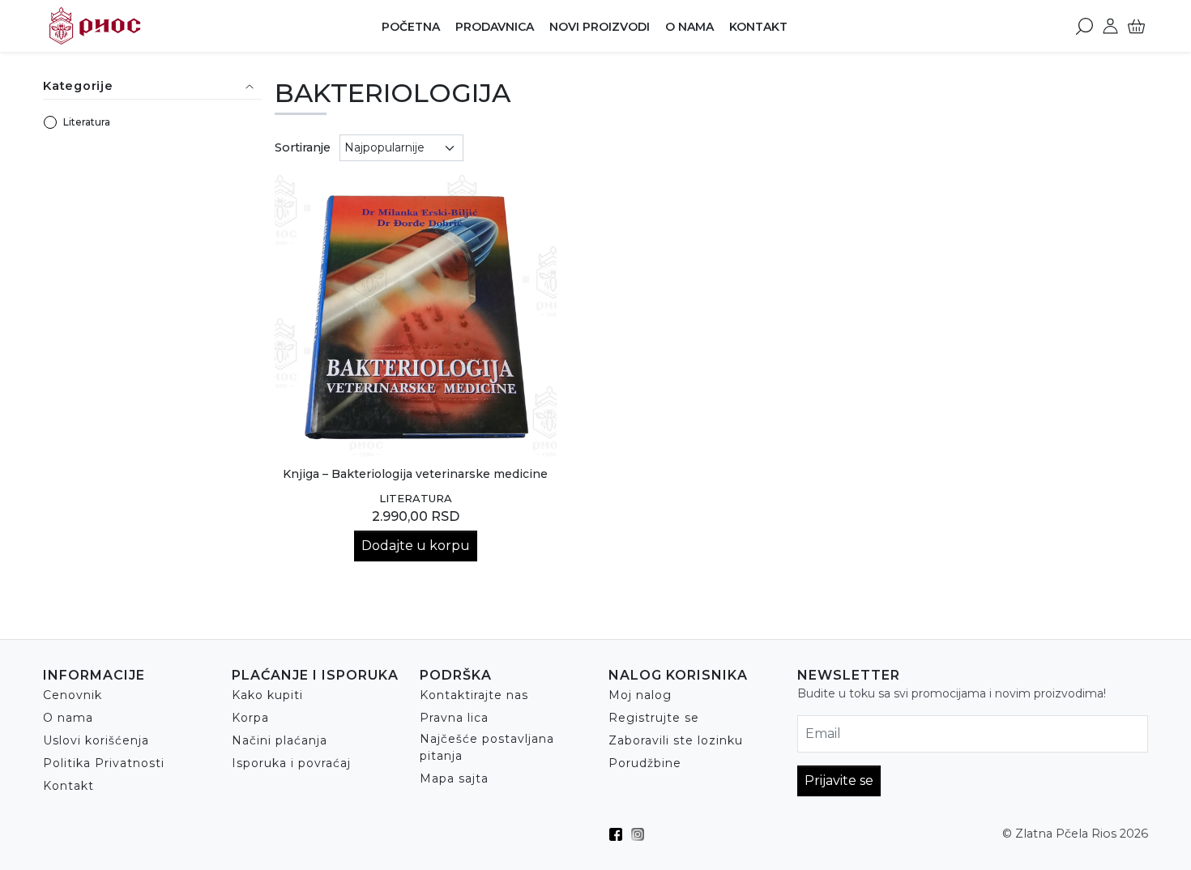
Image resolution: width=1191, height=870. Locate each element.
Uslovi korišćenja (96, 740)
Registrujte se (653, 717)
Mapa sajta (454, 778)
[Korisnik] (1110, 26)
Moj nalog (640, 695)
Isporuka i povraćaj (291, 763)
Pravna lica (454, 717)
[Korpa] (1136, 26)
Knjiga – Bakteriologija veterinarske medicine (415, 474)
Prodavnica (494, 26)
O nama (689, 26)
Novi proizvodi (599, 26)
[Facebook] (620, 834)
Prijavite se (839, 780)
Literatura (86, 122)
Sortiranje (303, 147)
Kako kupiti (267, 695)
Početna (411, 26)
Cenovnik (72, 695)
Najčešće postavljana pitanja (487, 747)
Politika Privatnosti (103, 763)
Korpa (250, 717)
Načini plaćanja (279, 740)
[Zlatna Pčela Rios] (145, 25)
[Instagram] (642, 834)
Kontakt (758, 26)
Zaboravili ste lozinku (675, 740)
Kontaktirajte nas (474, 695)
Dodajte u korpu (415, 545)
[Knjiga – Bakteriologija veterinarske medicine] (416, 315)
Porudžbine (644, 763)
